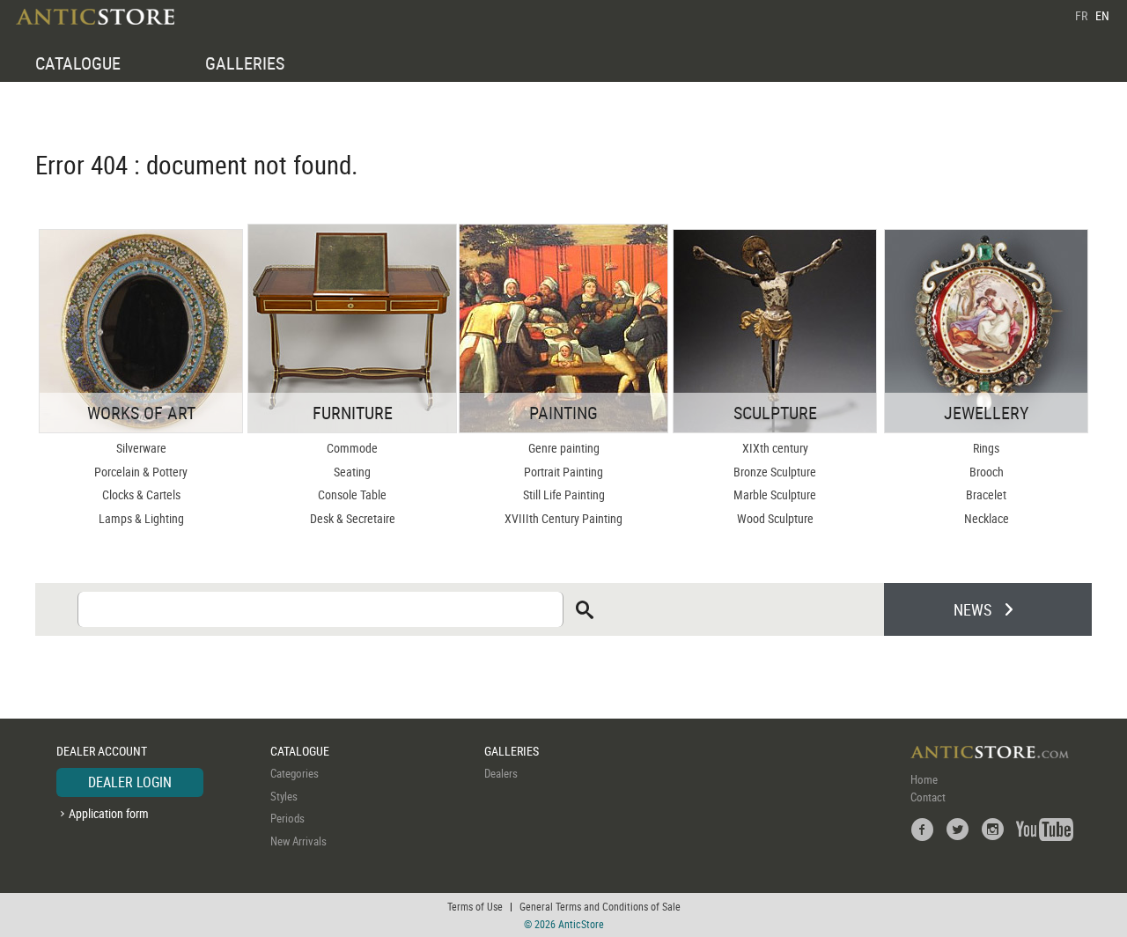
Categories (294, 773)
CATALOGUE (78, 63)
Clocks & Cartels (141, 494)
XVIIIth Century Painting (563, 518)
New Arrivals (298, 841)
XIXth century (775, 447)
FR (1081, 15)
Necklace (986, 518)
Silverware (141, 447)
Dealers (501, 773)
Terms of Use (475, 906)
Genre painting (564, 447)
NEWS (972, 609)
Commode (352, 447)
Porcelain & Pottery (141, 471)
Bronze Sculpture (774, 471)
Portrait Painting (563, 471)
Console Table (352, 494)
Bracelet (986, 494)
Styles (284, 796)
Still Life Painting (564, 494)
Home (924, 779)
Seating (352, 471)
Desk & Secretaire (352, 518)
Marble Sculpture (774, 494)
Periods (287, 818)
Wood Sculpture (775, 518)
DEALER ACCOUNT (101, 750)
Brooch (986, 471)
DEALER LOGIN (130, 782)
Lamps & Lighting (141, 518)
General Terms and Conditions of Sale (600, 906)
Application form (109, 813)
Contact (928, 797)
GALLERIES (244, 63)
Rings (986, 447)
